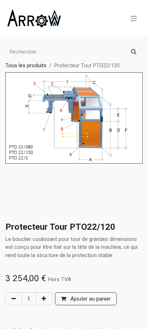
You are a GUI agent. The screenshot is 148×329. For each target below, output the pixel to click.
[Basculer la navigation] (133, 18)
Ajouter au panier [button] (90, 299)
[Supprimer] (13, 299)
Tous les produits (25, 65)
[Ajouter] (44, 299)
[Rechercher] (134, 52)
